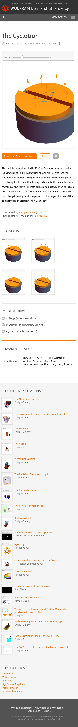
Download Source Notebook (19, 156)
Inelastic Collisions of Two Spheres (33, 532)
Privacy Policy (38, 719)
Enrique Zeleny (27, 212)
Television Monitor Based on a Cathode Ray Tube (40, 414)
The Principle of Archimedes (29, 505)
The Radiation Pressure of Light (31, 474)
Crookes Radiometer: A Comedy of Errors (36, 560)
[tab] (13, 250)
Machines (7, 673)
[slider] (31, 57)
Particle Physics (10, 687)
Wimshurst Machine (24, 458)
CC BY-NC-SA (40, 215)
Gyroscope (20, 544)
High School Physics (12, 684)
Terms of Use (23, 719)
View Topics (59, 17)
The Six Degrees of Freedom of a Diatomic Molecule (41, 647)
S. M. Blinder (37, 535)
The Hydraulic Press (25, 490)
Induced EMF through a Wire (29, 597)
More (45, 156)
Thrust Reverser (23, 571)
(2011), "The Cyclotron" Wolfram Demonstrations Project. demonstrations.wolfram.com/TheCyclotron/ (47, 361)
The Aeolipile (21, 443)
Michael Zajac (21, 600)
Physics (6, 680)
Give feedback (54, 719)
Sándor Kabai (21, 477)
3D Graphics (8, 677)
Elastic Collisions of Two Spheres (32, 586)
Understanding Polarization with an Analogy (38, 621)
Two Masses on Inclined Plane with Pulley (36, 635)
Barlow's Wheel (22, 518)
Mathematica (60, 3)
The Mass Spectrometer (27, 399)
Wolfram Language (40, 3)
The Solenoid (21, 428)
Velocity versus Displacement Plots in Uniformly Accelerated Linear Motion (40, 610)
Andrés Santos (22, 535)
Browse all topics (11, 691)
